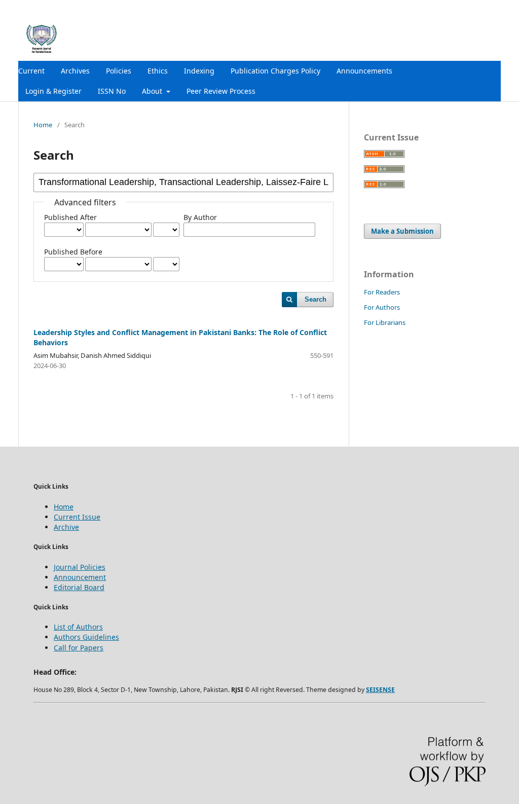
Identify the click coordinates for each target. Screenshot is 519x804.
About (153, 91)
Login (492, 7)
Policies (118, 71)
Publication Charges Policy (275, 71)
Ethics (157, 71)
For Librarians (384, 322)
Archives (75, 71)
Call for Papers (78, 647)
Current (31, 71)
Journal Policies (79, 567)
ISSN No (112, 91)
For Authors (382, 307)
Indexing (199, 71)
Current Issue (77, 517)
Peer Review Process (221, 91)
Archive (66, 527)
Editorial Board (79, 587)
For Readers (382, 292)
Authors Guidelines (86, 637)
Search (315, 299)
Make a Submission (402, 231)
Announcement (80, 577)
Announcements (364, 71)
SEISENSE (380, 689)
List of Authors (78, 627)
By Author (200, 217)
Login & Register (53, 91)
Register (459, 7)
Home (42, 124)
